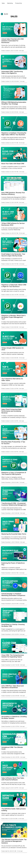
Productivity (18, 3)
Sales (3, 3)
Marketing (10, 3)
